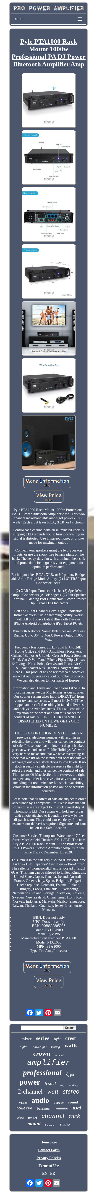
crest (70, 1038)
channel (53, 1116)
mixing (55, 1047)
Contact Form (49, 1150)
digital (24, 1047)
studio (65, 1124)
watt (52, 1091)
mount (34, 1123)
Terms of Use (49, 1166)
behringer (44, 1108)
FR (52, 1173)
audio (40, 1100)
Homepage (48, 1142)
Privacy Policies (49, 1158)
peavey (59, 1102)
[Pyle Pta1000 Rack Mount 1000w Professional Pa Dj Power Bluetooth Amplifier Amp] (48, 100)
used (77, 1108)
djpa (70, 1074)
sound (73, 1102)
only (62, 1085)
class (20, 1118)
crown (41, 1053)
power (29, 1082)
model (32, 1118)
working (73, 1085)
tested (50, 1083)
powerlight (40, 1047)
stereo (71, 1091)
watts (71, 1045)
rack (74, 1116)
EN (44, 1173)
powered (24, 1108)
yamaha (61, 1108)
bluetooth (50, 1125)
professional (42, 1072)
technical (59, 1055)
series (42, 1038)
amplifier (48, 1062)
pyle (57, 1039)
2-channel (30, 1091)
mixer (26, 1038)
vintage (23, 1102)
